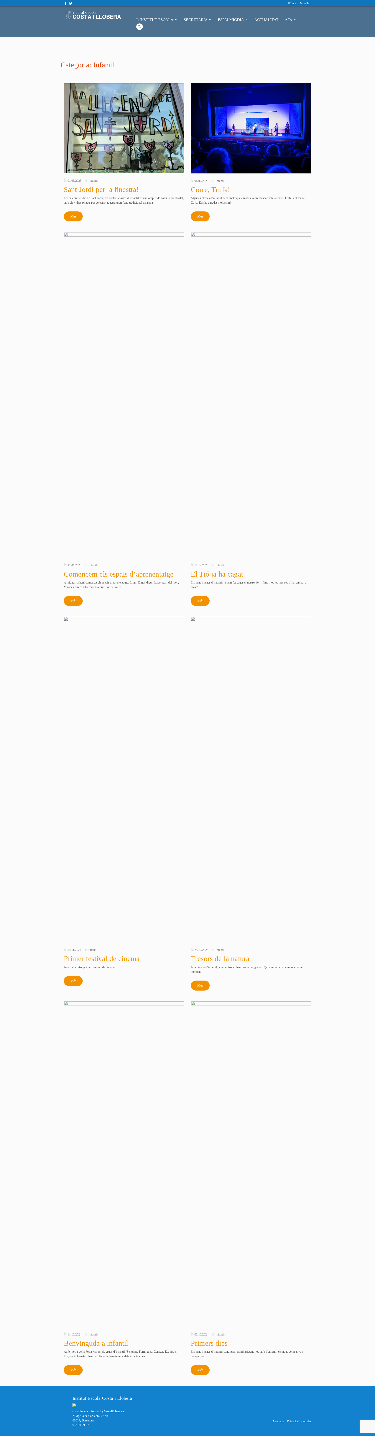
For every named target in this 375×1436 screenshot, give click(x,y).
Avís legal (278, 1421)
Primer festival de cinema (102, 959)
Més (73, 216)
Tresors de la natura (220, 959)
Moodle (304, 3)
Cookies (306, 1421)
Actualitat (266, 20)
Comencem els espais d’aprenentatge (118, 574)
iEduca (292, 3)
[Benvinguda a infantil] (124, 1164)
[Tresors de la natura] (251, 779)
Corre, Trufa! (210, 190)
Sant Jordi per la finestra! (101, 189)
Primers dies (209, 1343)
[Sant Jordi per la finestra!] (124, 128)
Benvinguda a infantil (96, 1343)
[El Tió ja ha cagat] (251, 395)
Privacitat (293, 1421)
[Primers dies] (251, 1164)
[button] (139, 26)
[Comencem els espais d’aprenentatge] (124, 395)
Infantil (93, 180)
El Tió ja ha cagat (217, 574)
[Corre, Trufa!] (251, 128)
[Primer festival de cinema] (124, 779)
